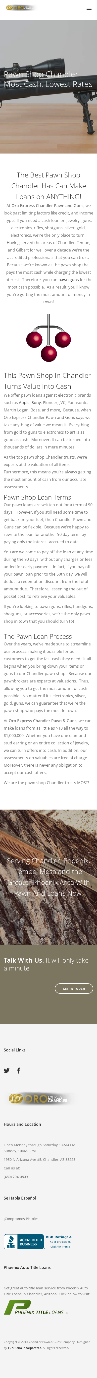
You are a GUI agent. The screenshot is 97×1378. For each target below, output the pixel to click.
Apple (24, 402)
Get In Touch (74, 988)
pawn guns (68, 279)
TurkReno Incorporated (24, 1352)
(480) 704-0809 (16, 1180)
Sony (36, 402)
